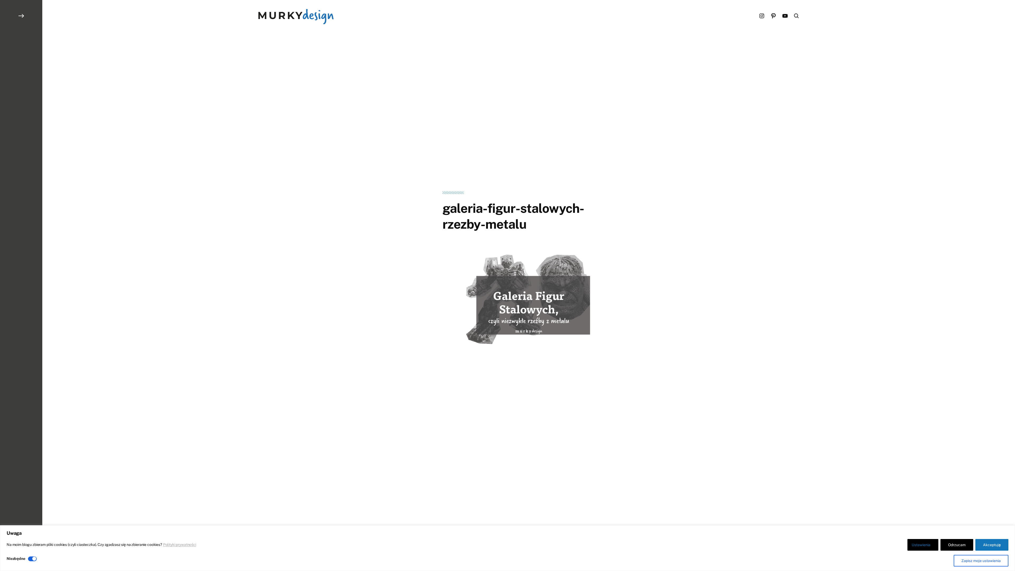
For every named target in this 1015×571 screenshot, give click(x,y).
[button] (21, 285)
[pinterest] (773, 16)
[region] (507, 548)
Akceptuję (992, 545)
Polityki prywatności (179, 544)
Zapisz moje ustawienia (981, 561)
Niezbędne (16, 558)
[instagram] (762, 16)
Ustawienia (921, 545)
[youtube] (785, 16)
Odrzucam (957, 545)
